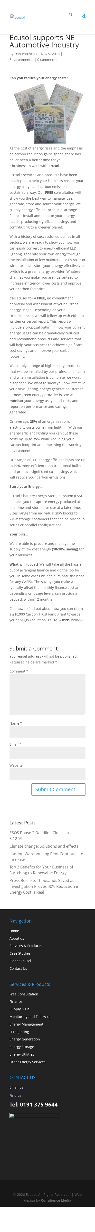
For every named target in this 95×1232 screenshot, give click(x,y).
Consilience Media (56, 1200)
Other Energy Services (28, 1062)
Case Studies (20, 953)
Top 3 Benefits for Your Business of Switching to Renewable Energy (41, 870)
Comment (19, 671)
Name (16, 723)
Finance (16, 1001)
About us (17, 938)
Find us (15, 1095)
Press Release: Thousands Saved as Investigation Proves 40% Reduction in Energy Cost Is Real (44, 886)
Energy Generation (25, 1039)
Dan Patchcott (25, 53)
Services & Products (26, 945)
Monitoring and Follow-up (31, 1016)
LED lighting (19, 1031)
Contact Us (18, 968)
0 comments (47, 59)
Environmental (21, 59)
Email (15, 744)
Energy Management (26, 1024)
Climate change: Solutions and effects (44, 846)
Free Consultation (24, 994)
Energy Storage (22, 1046)
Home (14, 930)
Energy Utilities (22, 1054)
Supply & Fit (19, 1009)
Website (16, 765)
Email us (16, 1087)
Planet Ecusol (20, 960)
